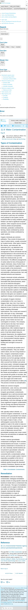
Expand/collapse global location (26, 125)
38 (25, 380)
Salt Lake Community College (9, 139)
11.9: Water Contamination (15, 552)
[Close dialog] (1, 113)
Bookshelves (17, 126)
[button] (5, 97)
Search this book (4, 29)
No (9, 582)
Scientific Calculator (8, 86)
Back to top (3, 568)
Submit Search (4, 34)
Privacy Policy (11, 600)
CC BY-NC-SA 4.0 (13, 555)
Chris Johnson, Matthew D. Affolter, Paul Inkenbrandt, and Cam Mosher (14, 559)
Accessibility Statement (6, 602)
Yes (4, 582)
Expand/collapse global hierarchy (2, 126)
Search (3, 608)
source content (21, 560)
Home (8, 126)
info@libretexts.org (8, 604)
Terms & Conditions (20, 600)
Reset (2, 44)
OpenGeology (22, 139)
